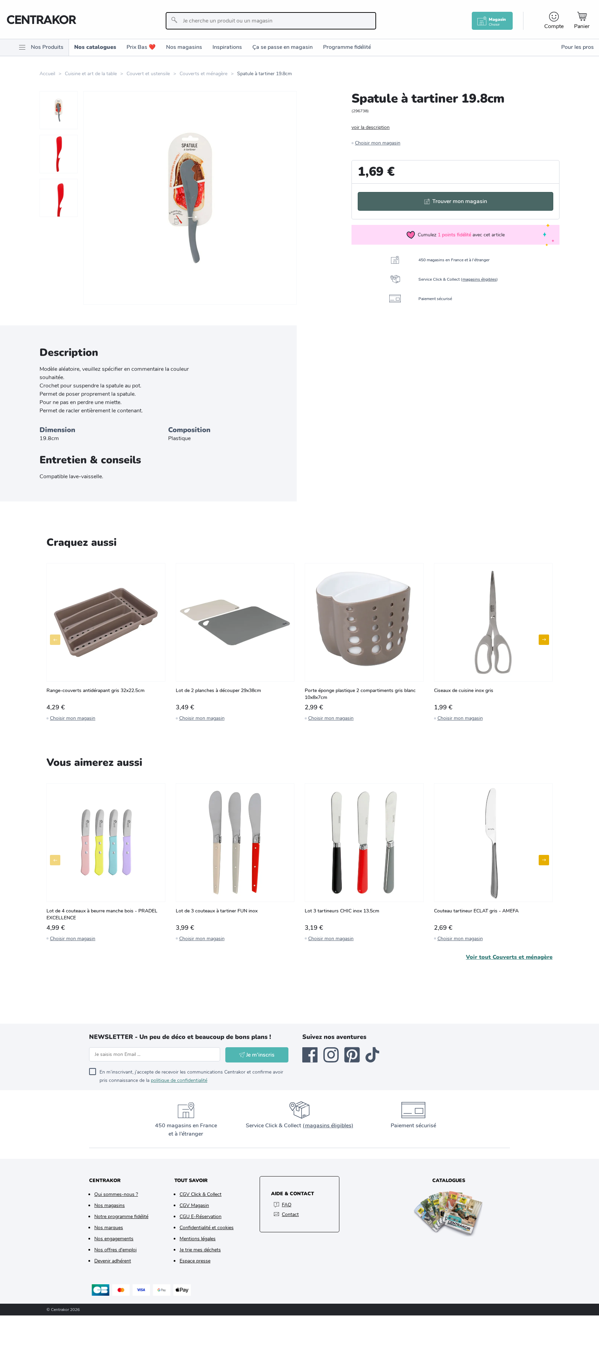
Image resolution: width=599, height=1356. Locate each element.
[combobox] (271, 20)
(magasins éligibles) (328, 1125)
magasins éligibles (479, 279)
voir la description (370, 127)
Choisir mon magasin (377, 143)
